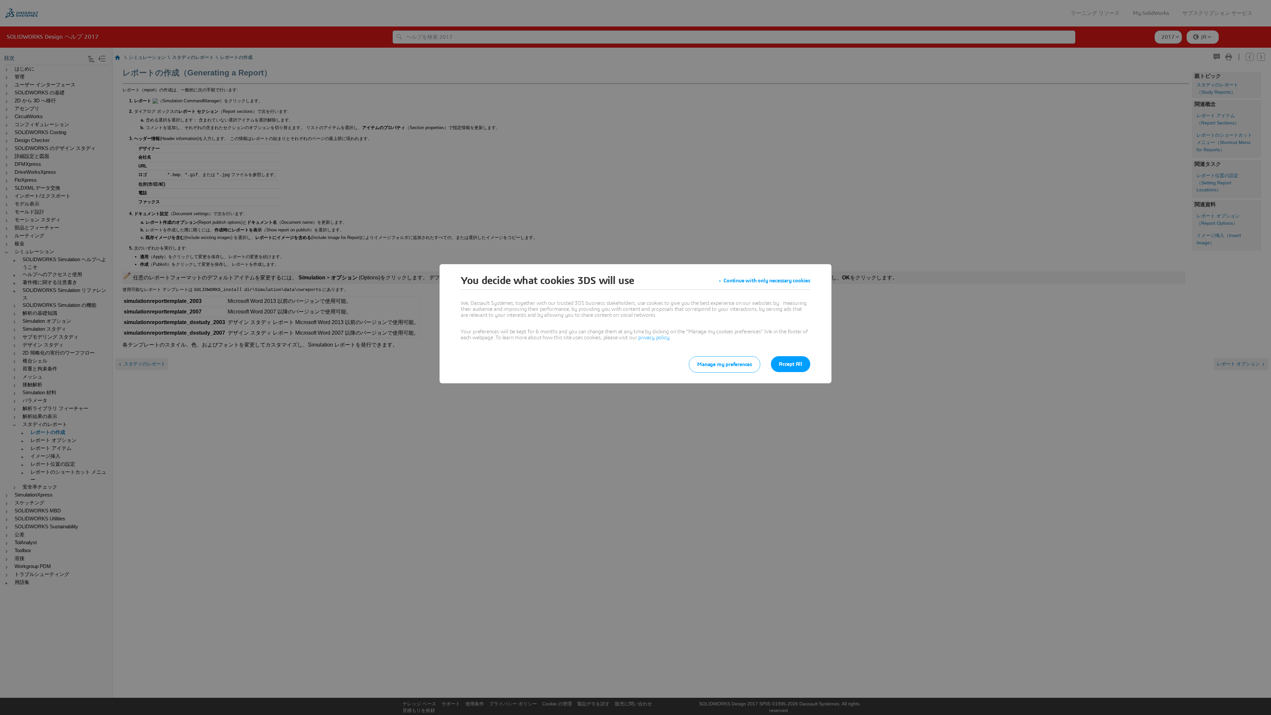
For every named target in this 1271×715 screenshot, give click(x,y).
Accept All (790, 364)
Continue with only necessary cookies (767, 280)
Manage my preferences (724, 364)
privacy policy (653, 337)
